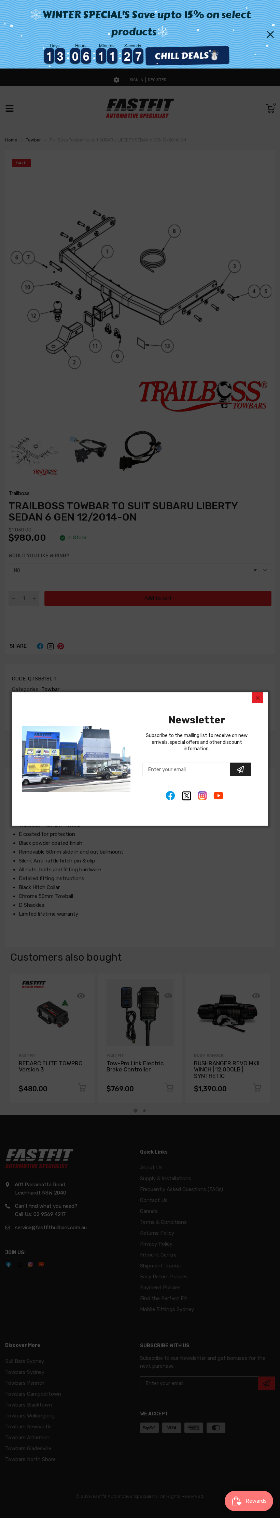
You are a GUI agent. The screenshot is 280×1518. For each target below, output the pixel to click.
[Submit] (240, 769)
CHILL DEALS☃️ (191, 55)
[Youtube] (219, 796)
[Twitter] (187, 796)
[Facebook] (171, 796)
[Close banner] (270, 34)
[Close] (257, 697)
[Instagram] (203, 796)
